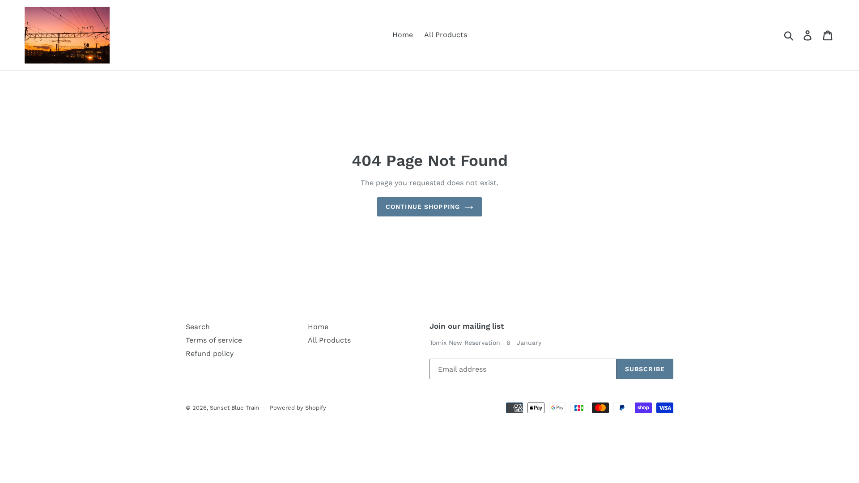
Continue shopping (423, 206)
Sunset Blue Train (235, 407)
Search (198, 326)
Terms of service (214, 340)
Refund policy (210, 353)
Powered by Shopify (298, 407)
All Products (445, 34)
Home (402, 34)
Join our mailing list (467, 326)
